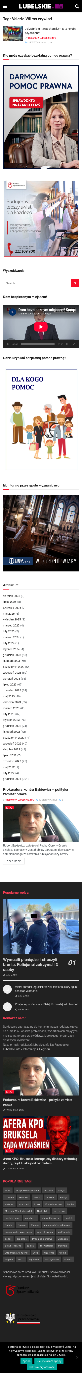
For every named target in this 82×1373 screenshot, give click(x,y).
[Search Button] (77, 6)
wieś (35, 1252)
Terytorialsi (46, 1245)
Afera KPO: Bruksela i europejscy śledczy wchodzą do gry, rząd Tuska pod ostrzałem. (40, 1160)
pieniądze (30, 1218)
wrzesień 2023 (12, 672)
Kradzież (24, 1204)
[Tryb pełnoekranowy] (74, 344)
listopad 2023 (11, 661)
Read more (16, 861)
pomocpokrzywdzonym (57, 1224)
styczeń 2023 (11, 720)
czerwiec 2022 (12, 761)
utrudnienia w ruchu (16, 1252)
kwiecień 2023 (12, 702)
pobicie (69, 1218)
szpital (30, 1245)
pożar (8, 1238)
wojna (63, 1252)
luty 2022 (9, 773)
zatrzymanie (52, 1259)
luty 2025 (9, 631)
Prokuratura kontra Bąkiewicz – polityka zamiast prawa (35, 792)
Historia (23, 1197)
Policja (9, 1224)
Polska (22, 1224)
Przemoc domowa (42, 1238)
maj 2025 (9, 613)
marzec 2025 (11, 625)
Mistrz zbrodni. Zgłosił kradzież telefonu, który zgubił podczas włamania (46, 989)
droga (61, 1190)
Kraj (9, 807)
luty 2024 (9, 643)
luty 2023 (9, 714)
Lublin (70, 1204)
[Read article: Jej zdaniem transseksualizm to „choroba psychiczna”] (13, 33)
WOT (21, 1259)
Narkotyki (42, 1211)
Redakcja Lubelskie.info (42, 38)
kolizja (63, 1197)
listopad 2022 (11, 731)
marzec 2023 (11, 708)
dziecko (9, 1197)
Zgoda (26, 1361)
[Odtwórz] (8, 344)
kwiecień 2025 (12, 619)
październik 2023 (13, 667)
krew (37, 1204)
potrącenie (64, 1231)
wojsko (9, 1259)
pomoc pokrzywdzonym (18, 1231)
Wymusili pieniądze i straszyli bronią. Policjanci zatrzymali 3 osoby (30, 964)
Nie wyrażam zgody (49, 1361)
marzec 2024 (11, 637)
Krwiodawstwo (53, 1204)
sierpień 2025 (11, 596)
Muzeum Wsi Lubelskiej (18, 1211)
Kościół (9, 1204)
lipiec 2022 (10, 755)
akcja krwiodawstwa (27, 1190)
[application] (41, 326)
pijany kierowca (51, 1218)
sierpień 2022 (11, 749)
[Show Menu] (5, 6)
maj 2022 (9, 767)
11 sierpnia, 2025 (14, 1168)
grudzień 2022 (12, 726)
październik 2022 (13, 737)
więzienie (49, 1252)
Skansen (63, 1238)
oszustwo (59, 1211)
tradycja (62, 1245)
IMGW (37, 1197)
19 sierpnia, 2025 (47, 799)
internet (50, 1197)
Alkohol (48, 1190)
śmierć (68, 1259)
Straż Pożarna (13, 1245)
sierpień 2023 (11, 678)
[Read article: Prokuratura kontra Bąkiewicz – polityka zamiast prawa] (41, 823)
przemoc (22, 1238)
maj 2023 (9, 696)
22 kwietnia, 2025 (36, 42)
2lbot (8, 1190)
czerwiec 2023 (12, 690)
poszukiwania (45, 1231)
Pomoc (35, 1224)
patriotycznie (12, 1218)
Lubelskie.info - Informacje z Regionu (26, 1049)
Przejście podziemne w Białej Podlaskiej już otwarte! (46, 1004)
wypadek (34, 1259)
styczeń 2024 (11, 649)
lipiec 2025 (10, 602)
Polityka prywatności (42, 1367)
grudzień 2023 (12, 655)
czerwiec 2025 (12, 608)
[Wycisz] (67, 344)
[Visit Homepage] (41, 6)
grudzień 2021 (12, 779)
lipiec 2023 (10, 684)
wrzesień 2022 (12, 743)
